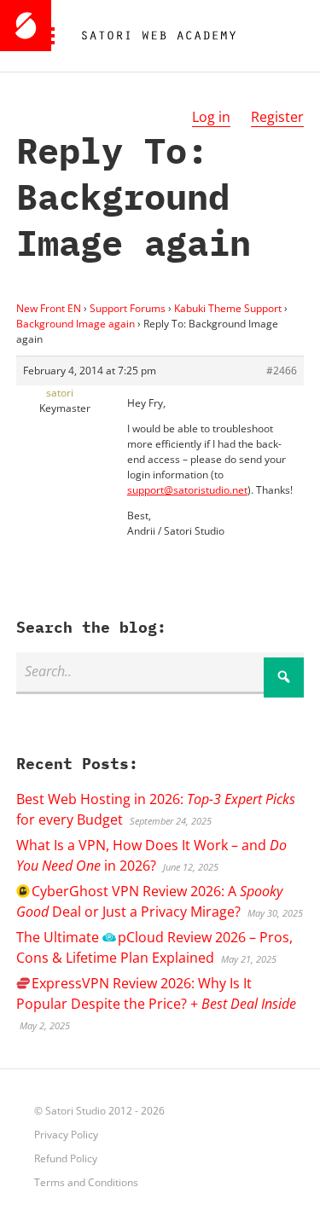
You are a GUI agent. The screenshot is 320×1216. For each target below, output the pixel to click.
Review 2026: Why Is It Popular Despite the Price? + (156, 993)
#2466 (281, 370)
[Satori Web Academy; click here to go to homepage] (152, 36)
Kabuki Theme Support (228, 308)
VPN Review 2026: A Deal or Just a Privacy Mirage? (149, 901)
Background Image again (75, 323)
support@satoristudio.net (187, 490)
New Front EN (48, 308)
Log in (211, 116)
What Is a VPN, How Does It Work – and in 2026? (151, 855)
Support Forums (128, 308)
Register (277, 116)
